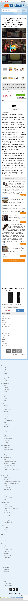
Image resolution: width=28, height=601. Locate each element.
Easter (5, 547)
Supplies (6, 529)
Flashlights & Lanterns (9, 463)
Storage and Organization (10, 461)
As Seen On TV (5, 345)
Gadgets (6, 485)
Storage (6, 436)
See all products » (22, 347)
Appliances (6, 435)
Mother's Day (7, 555)
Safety (5, 422)
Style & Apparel (6, 318)
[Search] (19, 10)
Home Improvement (9, 416)
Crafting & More (8, 420)
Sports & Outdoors (6, 324)
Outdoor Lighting (8, 512)
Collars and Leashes (9, 375)
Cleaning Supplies (8, 473)
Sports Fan (6, 453)
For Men (6, 387)
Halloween (6, 546)
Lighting (6, 411)
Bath (5, 418)
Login (2, 1)
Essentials (6, 424)
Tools (5, 471)
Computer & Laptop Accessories (12, 481)
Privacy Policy (7, 580)
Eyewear (6, 396)
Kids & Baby (5, 341)
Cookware (6, 440)
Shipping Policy (7, 583)
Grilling (5, 504)
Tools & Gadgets (8, 438)
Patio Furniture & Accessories (11, 508)
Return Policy (7, 581)
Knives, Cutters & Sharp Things (11, 469)
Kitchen (4, 322)
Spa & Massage (8, 522)
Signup (6, 1)
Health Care (7, 519)
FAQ (5, 578)
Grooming (6, 377)
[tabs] (4, 69)
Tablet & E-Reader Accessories (11, 483)
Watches (6, 385)
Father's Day (7, 557)
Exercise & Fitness (8, 449)
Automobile (7, 459)
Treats (5, 373)
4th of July (6, 553)
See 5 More (14, 260)
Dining (5, 433)
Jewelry (6, 391)
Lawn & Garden (8, 506)
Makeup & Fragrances (9, 521)
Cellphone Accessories (9, 478)
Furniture (6, 405)
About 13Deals (5, 567)
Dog (5, 369)
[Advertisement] (14, 274)
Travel (3, 339)
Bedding (6, 380)
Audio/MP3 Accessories (10, 479)
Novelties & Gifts (8, 497)
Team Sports (7, 447)
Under (8, 350)
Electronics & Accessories (8, 329)
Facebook (10, 589)
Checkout (24, 1)
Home (3, 320)
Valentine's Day (7, 549)
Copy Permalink (14, 109)
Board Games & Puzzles (10, 494)
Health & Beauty (6, 335)
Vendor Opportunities (9, 573)
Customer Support (8, 585)
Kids (5, 400)
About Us (6, 569)
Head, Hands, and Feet (9, 393)
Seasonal (4, 343)
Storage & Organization (10, 415)
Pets (3, 316)
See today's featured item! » (19, 354)
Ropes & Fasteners (8, 467)
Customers (4, 576)
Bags (5, 395)
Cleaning (6, 426)
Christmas (6, 551)
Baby (5, 541)
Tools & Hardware (6, 327)
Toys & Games (5, 331)
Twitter (14, 589)
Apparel (6, 378)
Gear (5, 451)
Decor (5, 407)
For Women (7, 389)
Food (5, 431)
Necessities (7, 487)
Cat (5, 367)
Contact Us (6, 571)
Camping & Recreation (9, 455)
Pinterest (17, 589)
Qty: (3, 100)
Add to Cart (20, 95)
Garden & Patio (6, 333)
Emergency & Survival (9, 465)
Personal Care (7, 517)
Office (3, 337)
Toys (5, 371)
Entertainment (7, 489)
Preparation (7, 442)
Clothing (6, 398)
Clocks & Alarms (8, 409)
